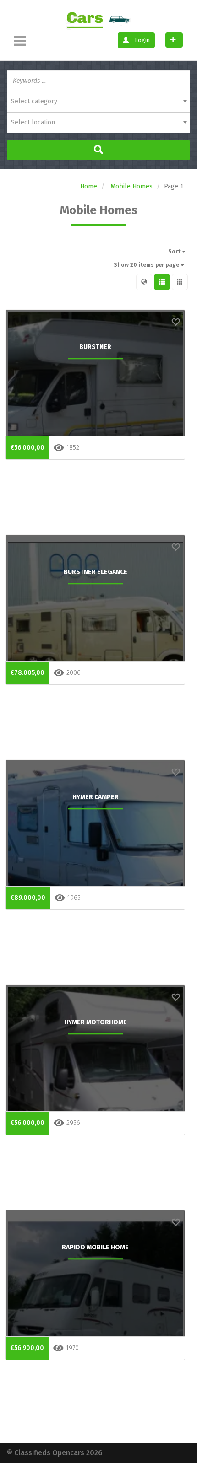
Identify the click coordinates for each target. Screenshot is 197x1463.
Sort (175, 251)
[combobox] (98, 101)
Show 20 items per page (147, 265)
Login (141, 40)
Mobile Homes (131, 186)
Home (88, 186)
